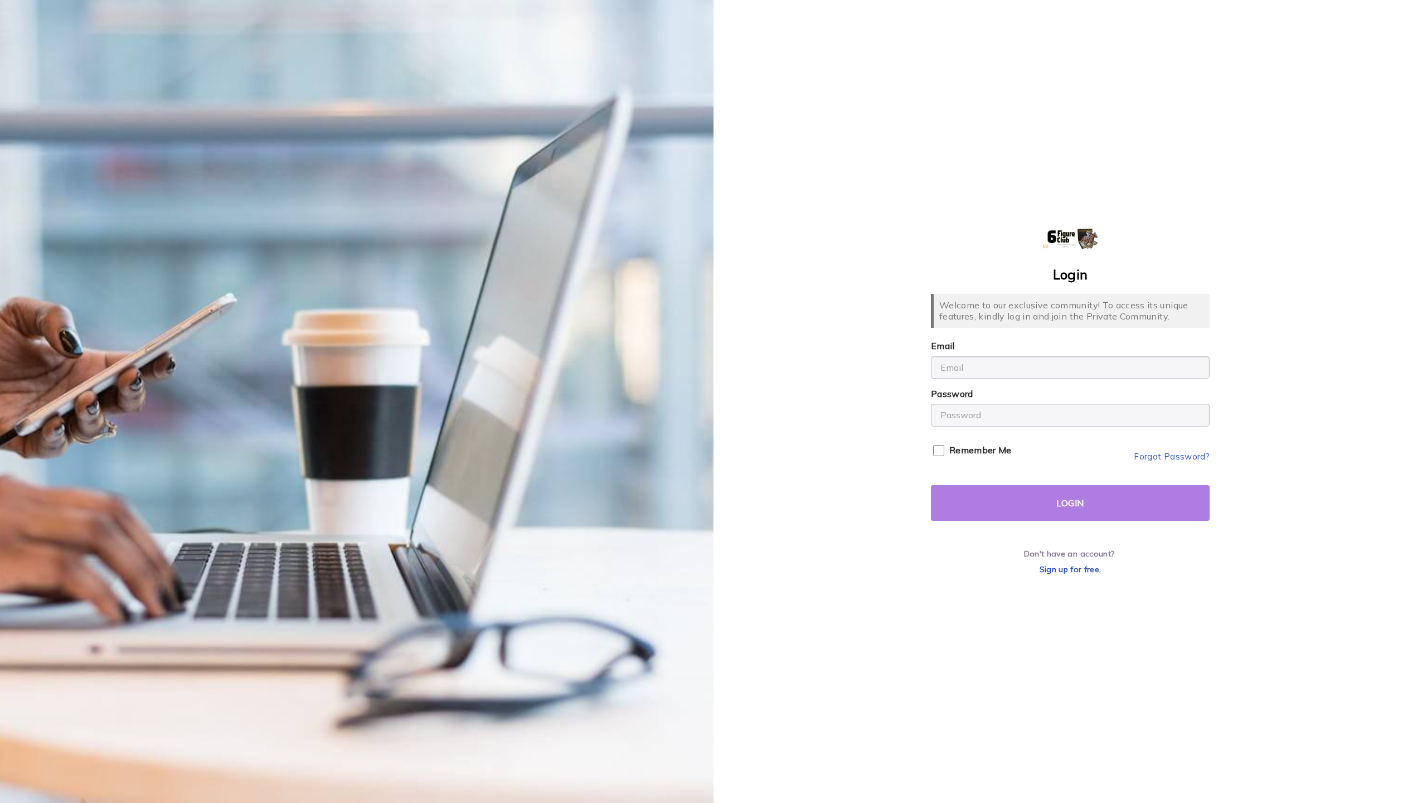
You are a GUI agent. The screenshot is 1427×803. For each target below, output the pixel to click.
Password (952, 393)
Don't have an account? (1069, 554)
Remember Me (980, 450)
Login (1070, 503)
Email (943, 345)
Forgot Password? (1172, 456)
